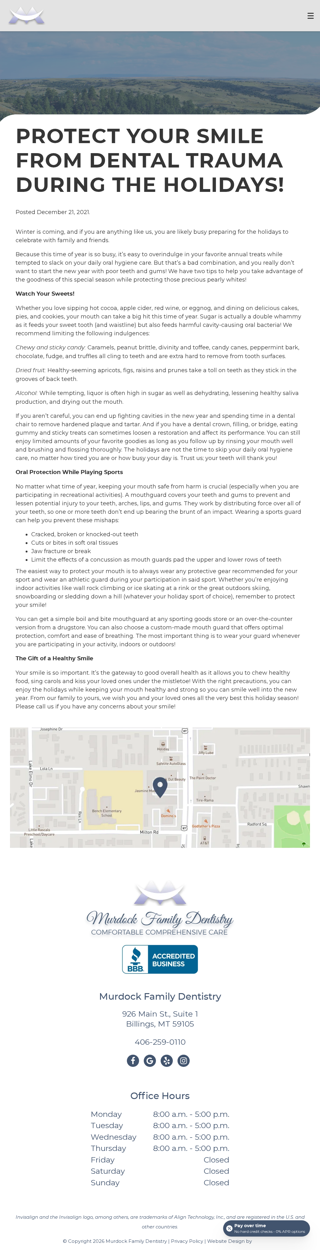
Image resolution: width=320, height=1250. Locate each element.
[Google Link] (150, 1061)
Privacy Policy (187, 1241)
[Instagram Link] (184, 1061)
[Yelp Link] (167, 1061)
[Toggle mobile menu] (310, 16)
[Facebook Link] (133, 1061)
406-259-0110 (160, 1042)
